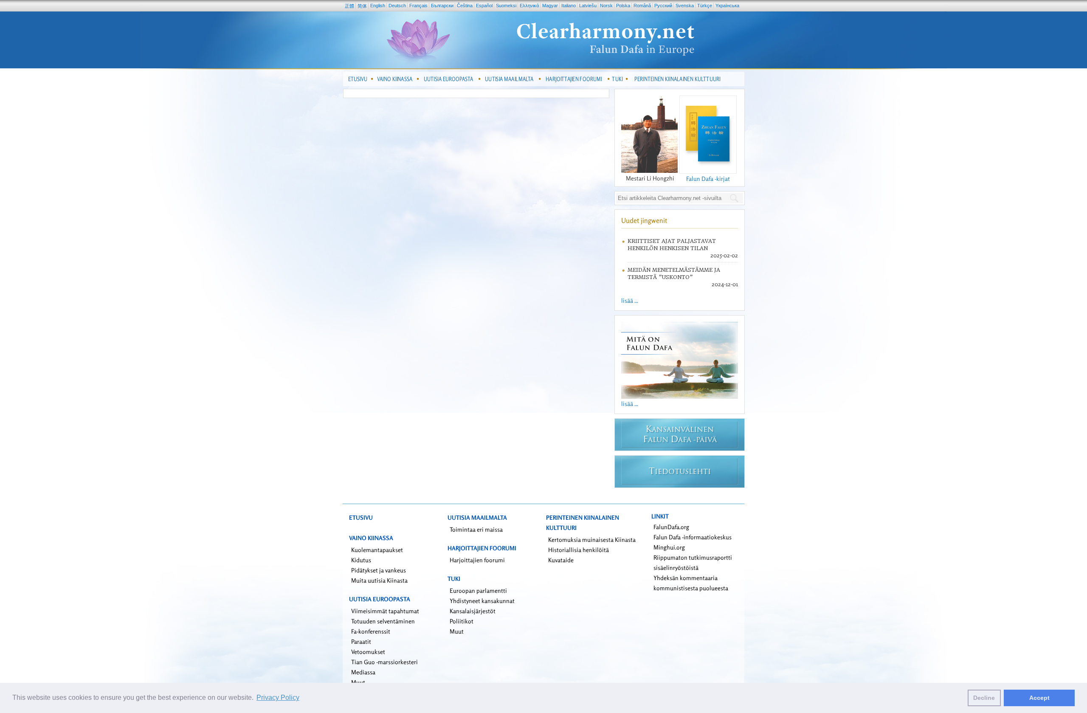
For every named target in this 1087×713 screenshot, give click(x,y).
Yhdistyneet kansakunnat (482, 600)
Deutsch (397, 5)
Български (442, 5)
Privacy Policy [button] (277, 697)
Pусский (663, 5)
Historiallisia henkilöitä (578, 549)
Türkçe (704, 5)
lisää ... (629, 300)
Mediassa (363, 672)
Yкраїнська (727, 5)
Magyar (550, 5)
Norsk (606, 5)
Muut (358, 682)
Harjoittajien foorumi (477, 560)
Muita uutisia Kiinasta (379, 580)
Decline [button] (984, 697)
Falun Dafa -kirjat (708, 178)
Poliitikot (461, 621)
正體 (349, 5)
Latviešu (588, 5)
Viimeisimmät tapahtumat (385, 610)
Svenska (685, 5)
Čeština (465, 5)
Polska (623, 5)
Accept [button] (1039, 697)
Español (484, 5)
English (377, 5)
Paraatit (361, 641)
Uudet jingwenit (644, 220)
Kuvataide (561, 560)
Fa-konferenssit (370, 631)
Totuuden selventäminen (383, 621)
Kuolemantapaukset (377, 549)
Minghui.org (669, 547)
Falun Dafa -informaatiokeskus (692, 537)
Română (642, 5)
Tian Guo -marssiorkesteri (384, 661)
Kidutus (361, 560)
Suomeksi (506, 5)
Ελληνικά (529, 5)
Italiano (568, 5)
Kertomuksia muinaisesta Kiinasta (592, 539)
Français (418, 5)
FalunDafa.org (671, 526)
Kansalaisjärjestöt (473, 610)
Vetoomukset (368, 651)
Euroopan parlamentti (478, 590)
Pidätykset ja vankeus (378, 570)
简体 (362, 5)
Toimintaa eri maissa (476, 529)
